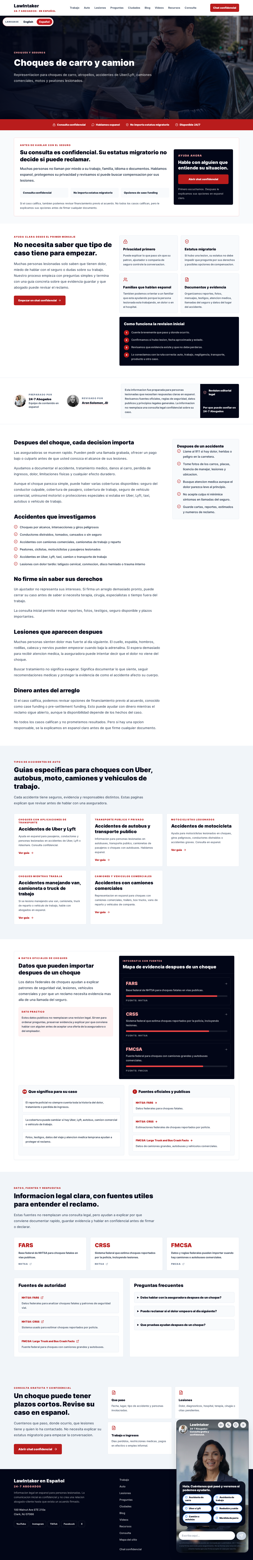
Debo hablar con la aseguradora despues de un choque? (181, 1297)
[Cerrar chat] (243, 1425)
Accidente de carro (194, 1499)
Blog (147, 7)
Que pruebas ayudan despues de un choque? (173, 1325)
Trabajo (74, 7)
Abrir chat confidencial (203, 179)
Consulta (190, 7)
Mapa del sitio (128, 1539)
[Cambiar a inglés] (228, 1425)
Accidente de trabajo (225, 1499)
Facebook (69, 1523)
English (28, 21)
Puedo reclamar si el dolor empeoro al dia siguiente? (178, 1311)
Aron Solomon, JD (95, 403)
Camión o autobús (192, 1518)
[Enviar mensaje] (241, 1536)
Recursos (174, 7)
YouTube (21, 1523)
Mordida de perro (229, 1518)
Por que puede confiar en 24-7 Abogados (219, 409)
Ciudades (134, 7)
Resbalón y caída (228, 1508)
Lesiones (100, 7)
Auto (87, 7)
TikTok (53, 1523)
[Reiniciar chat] (236, 1425)
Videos (159, 7)
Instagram (38, 1523)
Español (44, 21)
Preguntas (117, 7)
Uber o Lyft (195, 1508)
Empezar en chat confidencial (37, 300)
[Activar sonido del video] (221, 1425)
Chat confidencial (224, 7)
